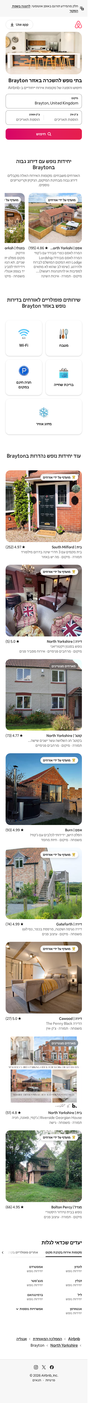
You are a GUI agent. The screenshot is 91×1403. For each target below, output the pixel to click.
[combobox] (43, 103)
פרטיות (50, 1380)
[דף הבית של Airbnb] (78, 24)
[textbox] (63, 119)
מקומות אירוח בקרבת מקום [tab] (64, 1252)
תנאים (36, 1380)
